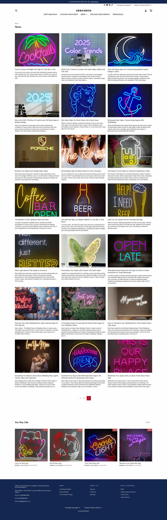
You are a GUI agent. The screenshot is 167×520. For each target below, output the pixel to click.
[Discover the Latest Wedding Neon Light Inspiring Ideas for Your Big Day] (37, 303)
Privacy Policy (125, 494)
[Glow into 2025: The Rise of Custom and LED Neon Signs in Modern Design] (37, 100)
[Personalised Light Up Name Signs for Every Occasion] (83, 151)
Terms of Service (125, 497)
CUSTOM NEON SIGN (69, 14)
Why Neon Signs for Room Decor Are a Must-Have (79, 120)
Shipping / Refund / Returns (128, 492)
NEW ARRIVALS (50, 14)
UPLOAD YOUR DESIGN (100, 14)
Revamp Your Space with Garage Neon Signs (31, 171)
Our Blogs (92, 494)
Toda (147, 422)
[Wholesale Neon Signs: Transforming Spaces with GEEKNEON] (130, 100)
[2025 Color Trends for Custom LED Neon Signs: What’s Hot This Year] (83, 49)
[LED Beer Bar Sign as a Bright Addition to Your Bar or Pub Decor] (83, 200)
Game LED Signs (63, 492)
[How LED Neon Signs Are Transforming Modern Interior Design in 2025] (130, 49)
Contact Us (93, 492)
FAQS (122, 489)
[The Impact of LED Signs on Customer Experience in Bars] (130, 151)
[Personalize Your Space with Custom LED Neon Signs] (83, 250)
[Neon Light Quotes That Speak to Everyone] (37, 250)
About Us (92, 489)
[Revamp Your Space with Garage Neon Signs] (37, 151)
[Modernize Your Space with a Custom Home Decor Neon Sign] (130, 356)
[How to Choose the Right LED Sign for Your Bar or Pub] (37, 49)
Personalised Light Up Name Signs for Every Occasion (81, 171)
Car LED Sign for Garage (66, 494)
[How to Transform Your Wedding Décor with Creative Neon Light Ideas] (130, 303)
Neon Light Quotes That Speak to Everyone (31, 270)
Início (16, 23)
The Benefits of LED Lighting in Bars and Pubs (32, 220)
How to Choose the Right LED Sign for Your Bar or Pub (35, 69)
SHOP (83, 14)
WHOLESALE (118, 14)
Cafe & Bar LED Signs (65, 489)
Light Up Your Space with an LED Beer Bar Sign (125, 220)
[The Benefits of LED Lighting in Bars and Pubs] (37, 200)
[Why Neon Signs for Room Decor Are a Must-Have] (83, 100)
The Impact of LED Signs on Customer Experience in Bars (129, 171)
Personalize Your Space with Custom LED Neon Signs (81, 270)
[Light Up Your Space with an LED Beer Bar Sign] (130, 200)
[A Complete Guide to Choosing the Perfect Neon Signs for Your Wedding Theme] (83, 303)
